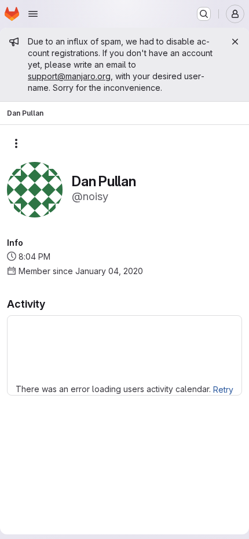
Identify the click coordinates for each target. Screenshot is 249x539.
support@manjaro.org (69, 76)
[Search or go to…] (204, 14)
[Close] (235, 42)
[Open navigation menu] (33, 14)
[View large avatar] (35, 189)
